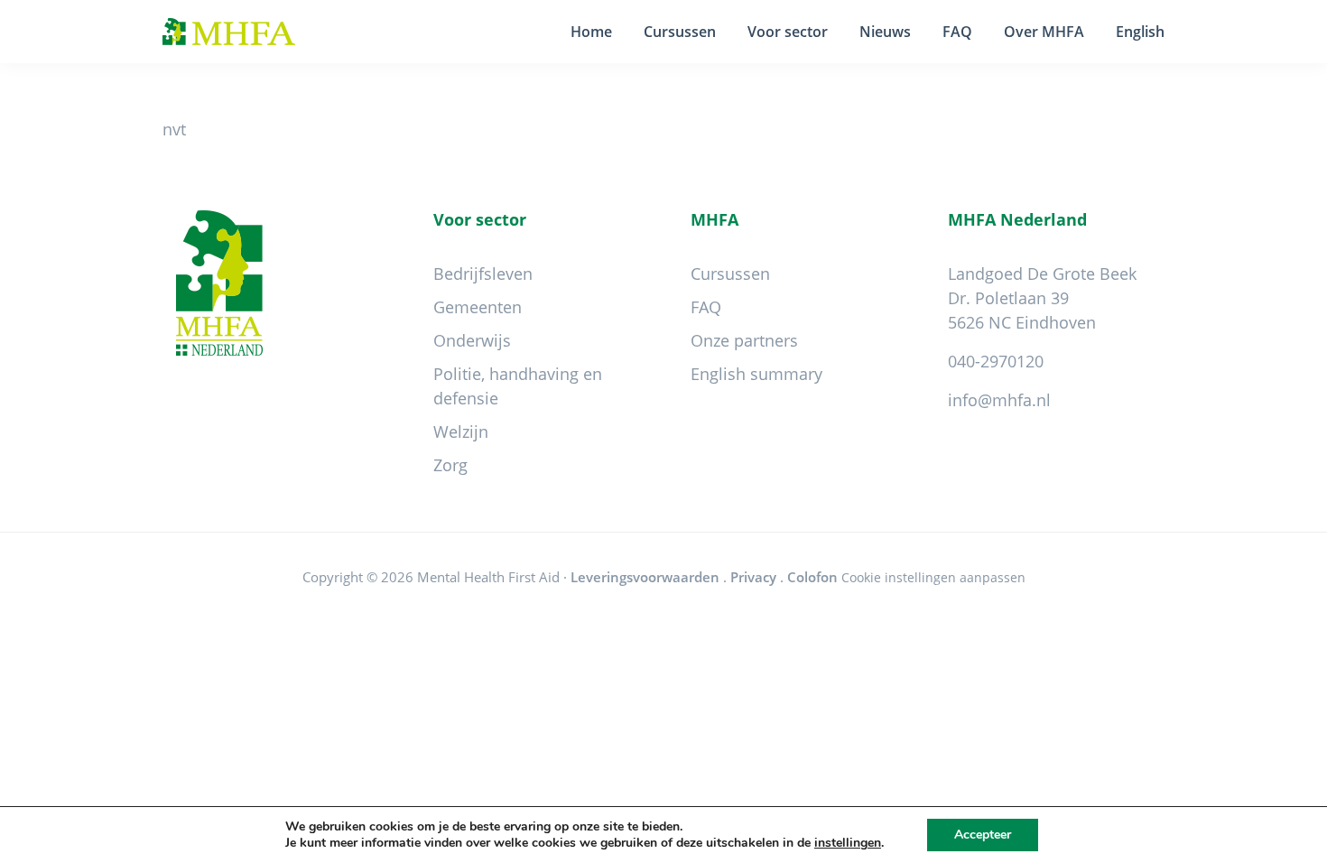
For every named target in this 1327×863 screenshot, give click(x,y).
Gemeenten (477, 307)
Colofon (812, 577)
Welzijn (460, 431)
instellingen (847, 843)
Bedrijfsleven (483, 273)
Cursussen (730, 273)
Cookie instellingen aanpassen (933, 577)
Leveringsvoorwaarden (645, 577)
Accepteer (982, 834)
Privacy (753, 577)
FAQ (706, 307)
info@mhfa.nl (999, 400)
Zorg (450, 465)
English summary (756, 374)
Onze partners (744, 340)
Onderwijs (472, 340)
